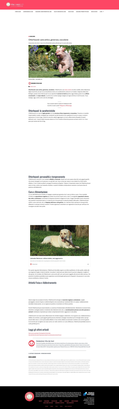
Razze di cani (71, 11)
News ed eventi (94, 11)
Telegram (62, 105)
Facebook (51, 406)
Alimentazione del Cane (28, 11)
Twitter (56, 406)
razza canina (68, 89)
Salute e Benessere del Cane (60, 11)
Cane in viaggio (74, 401)
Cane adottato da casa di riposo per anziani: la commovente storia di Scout (45, 335)
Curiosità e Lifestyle (59, 403)
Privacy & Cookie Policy (68, 406)
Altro (101, 11)
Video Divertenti (70, 403)
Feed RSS (61, 406)
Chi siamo (46, 406)
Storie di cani (18, 11)
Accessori (67, 401)
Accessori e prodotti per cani (82, 11)
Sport (61, 401)
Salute (40, 401)
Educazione (46, 401)
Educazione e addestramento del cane (43, 11)
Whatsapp (69, 105)
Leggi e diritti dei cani (48, 403)
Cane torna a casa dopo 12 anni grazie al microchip (39, 333)
